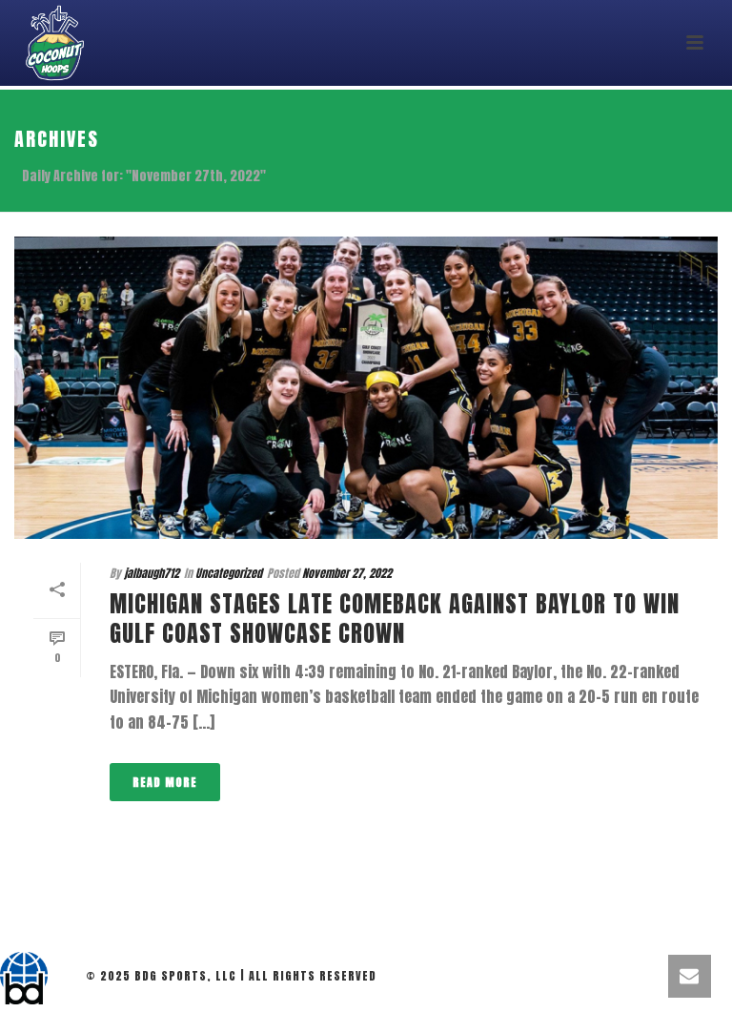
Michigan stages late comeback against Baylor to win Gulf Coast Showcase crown (395, 619)
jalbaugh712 (151, 573)
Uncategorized (228, 573)
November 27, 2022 (347, 573)
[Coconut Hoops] (24, 978)
